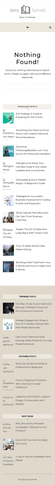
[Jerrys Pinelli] (27, 10)
